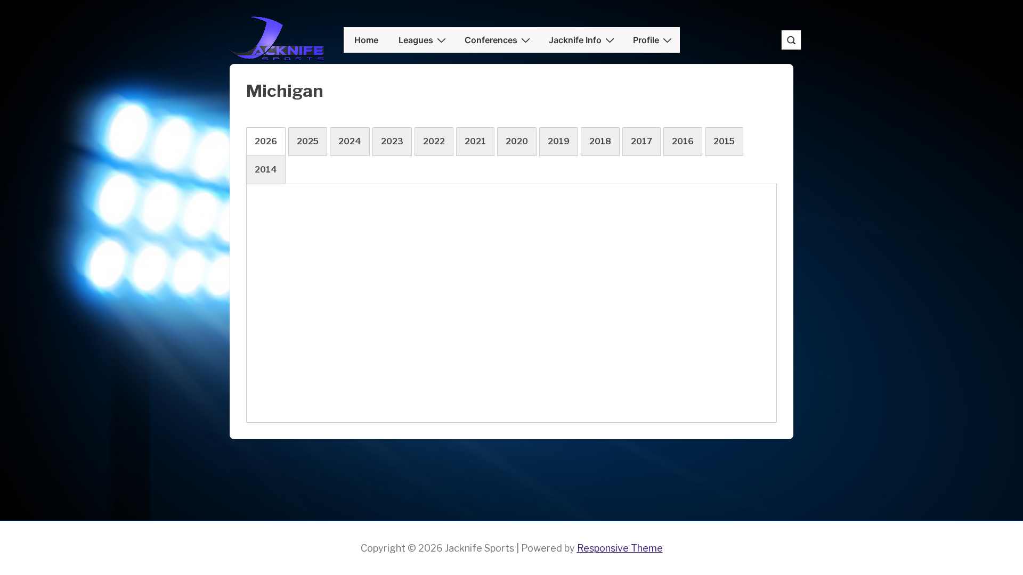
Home (366, 40)
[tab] (266, 141)
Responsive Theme (620, 548)
